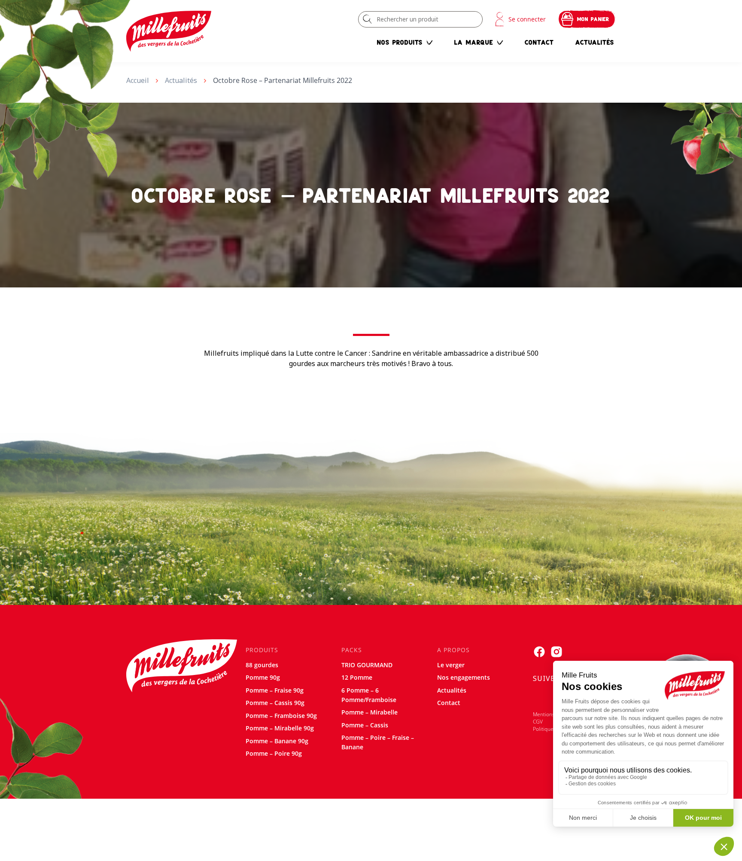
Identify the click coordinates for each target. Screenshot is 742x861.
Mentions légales (552, 714)
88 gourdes (262, 665)
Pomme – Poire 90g (274, 753)
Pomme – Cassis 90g (275, 703)
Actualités (594, 42)
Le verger (451, 665)
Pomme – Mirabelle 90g (280, 728)
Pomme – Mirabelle (369, 712)
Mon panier (593, 19)
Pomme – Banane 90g (277, 741)
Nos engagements (463, 677)
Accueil (137, 80)
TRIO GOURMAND (366, 665)
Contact (539, 42)
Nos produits (400, 42)
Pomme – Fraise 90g (275, 690)
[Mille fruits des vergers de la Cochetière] (168, 31)
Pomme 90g (263, 677)
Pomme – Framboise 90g (281, 715)
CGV (538, 721)
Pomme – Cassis (364, 725)
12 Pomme (356, 677)
